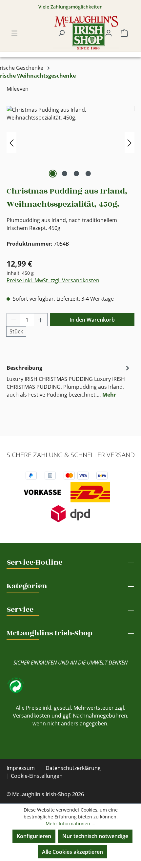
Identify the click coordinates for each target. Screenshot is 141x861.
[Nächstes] (129, 142)
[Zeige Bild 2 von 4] (64, 173)
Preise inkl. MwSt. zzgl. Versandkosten (53, 280)
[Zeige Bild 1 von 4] (52, 173)
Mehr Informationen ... (70, 823)
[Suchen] (61, 32)
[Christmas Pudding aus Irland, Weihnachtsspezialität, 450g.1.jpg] (70, 142)
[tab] (69, 381)
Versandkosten (31, 715)
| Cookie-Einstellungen (35, 775)
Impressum (21, 768)
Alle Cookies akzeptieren (72, 851)
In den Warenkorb (92, 319)
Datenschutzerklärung (73, 768)
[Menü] (14, 32)
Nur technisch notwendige (95, 836)
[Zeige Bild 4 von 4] (88, 173)
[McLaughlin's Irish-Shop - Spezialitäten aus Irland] (86, 32)
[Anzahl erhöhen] (41, 319)
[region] (70, 142)
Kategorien (27, 585)
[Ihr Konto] (108, 32)
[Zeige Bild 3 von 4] (76, 173)
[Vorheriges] (11, 142)
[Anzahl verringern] (13, 319)
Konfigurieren (34, 836)
